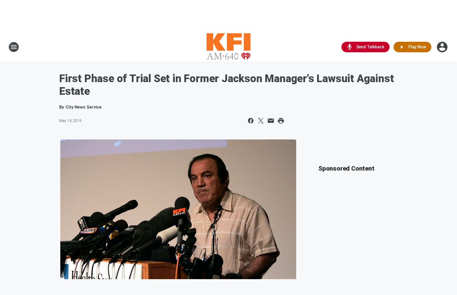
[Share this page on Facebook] (250, 120)
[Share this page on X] (260, 120)
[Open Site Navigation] (13, 47)
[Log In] (443, 47)
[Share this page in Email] (271, 120)
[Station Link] (229, 47)
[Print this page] (281, 120)
